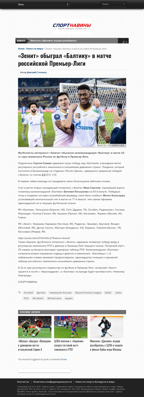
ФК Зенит (38, 298)
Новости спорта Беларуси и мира (95, 381)
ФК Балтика (54, 298)
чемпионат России (60, 292)
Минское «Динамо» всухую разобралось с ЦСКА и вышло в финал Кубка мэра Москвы (106, 345)
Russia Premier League (88, 292)
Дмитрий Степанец (37, 72)
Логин (63, 359)
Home (21, 48)
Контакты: (23, 381)
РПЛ (26, 298)
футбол (41, 292)
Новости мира (34, 48)
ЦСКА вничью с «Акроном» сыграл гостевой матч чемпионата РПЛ (69, 345)
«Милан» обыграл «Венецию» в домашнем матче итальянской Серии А (34, 345)
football (28, 292)
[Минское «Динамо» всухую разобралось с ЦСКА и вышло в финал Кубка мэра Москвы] (106, 337)
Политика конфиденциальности (52, 381)
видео (69, 298)
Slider (108, 292)
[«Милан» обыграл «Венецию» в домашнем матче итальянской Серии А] (34, 337)
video (118, 292)
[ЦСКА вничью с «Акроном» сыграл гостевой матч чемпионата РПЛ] (70, 337)
